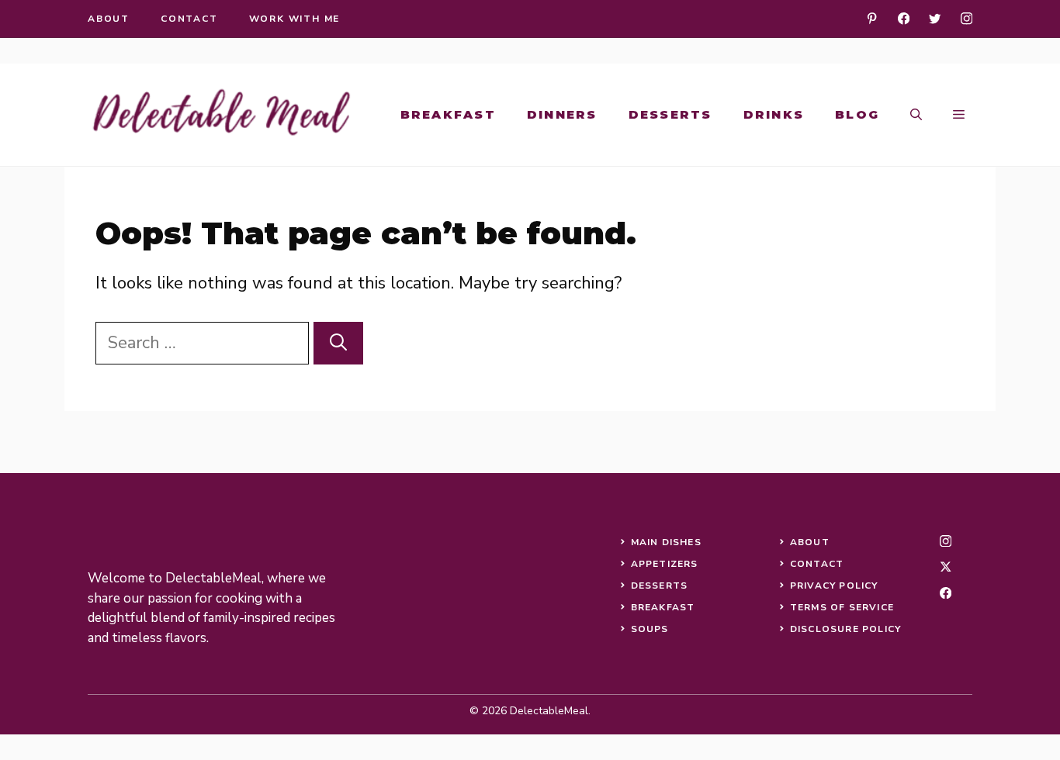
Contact (816, 564)
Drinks (774, 114)
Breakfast (448, 114)
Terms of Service (842, 607)
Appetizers (664, 564)
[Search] (338, 343)
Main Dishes (666, 542)
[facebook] (903, 18)
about (109, 18)
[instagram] (966, 18)
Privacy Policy (834, 585)
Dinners (562, 114)
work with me (295, 18)
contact (189, 18)
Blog (857, 114)
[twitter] (934, 18)
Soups (650, 629)
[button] (916, 114)
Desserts (670, 114)
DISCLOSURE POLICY (845, 629)
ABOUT (810, 542)
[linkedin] (872, 18)
